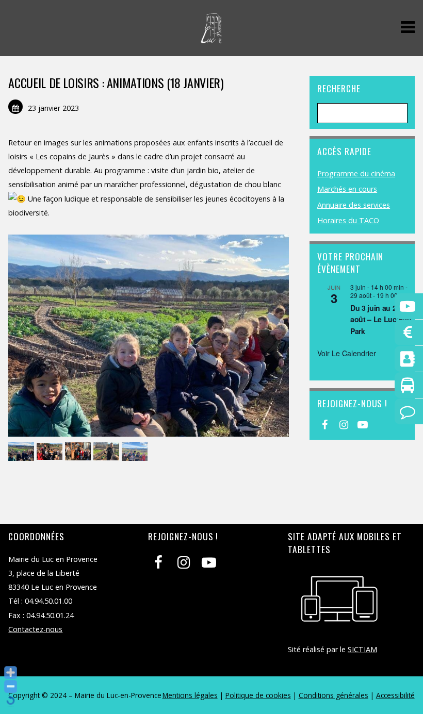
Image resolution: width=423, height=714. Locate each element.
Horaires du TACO (348, 220)
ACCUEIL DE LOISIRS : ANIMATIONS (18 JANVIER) (115, 82)
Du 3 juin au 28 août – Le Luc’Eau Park (380, 319)
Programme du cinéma (356, 173)
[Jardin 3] (79, 452)
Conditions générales (333, 695)
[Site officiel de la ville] (211, 37)
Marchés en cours (347, 189)
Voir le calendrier (346, 353)
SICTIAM (362, 649)
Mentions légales (190, 695)
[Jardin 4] (51, 452)
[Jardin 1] (136, 452)
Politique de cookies (258, 695)
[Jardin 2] (107, 452)
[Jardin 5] (22, 452)
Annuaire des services (353, 205)
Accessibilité (395, 695)
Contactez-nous (35, 629)
